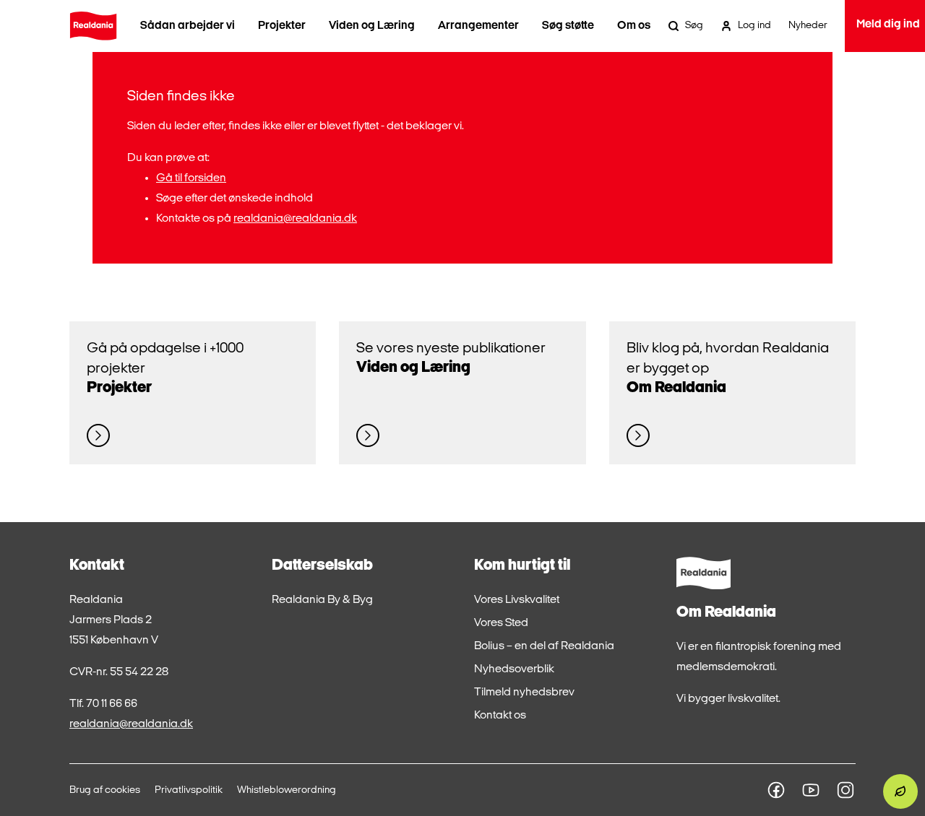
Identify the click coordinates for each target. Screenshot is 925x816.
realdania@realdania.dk (295, 219)
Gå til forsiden (191, 178)
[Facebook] (776, 790)
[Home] (93, 26)
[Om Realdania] (638, 435)
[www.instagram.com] (845, 790)
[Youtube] (811, 790)
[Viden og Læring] (367, 435)
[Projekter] (98, 435)
